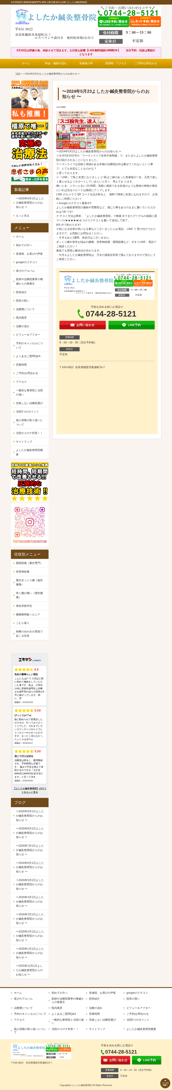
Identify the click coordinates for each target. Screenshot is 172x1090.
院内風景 (21, 317)
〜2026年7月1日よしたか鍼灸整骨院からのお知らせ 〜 (30, 850)
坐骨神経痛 (22, 571)
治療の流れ (22, 326)
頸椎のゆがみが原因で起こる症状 (29, 633)
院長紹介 (21, 292)
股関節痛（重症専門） (29, 563)
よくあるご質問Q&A (28, 356)
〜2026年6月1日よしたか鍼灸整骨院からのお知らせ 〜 (30, 867)
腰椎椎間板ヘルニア (28, 614)
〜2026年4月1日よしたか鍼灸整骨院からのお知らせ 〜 (30, 901)
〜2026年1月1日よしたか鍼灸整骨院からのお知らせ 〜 (30, 953)
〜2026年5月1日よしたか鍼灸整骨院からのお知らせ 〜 (30, 884)
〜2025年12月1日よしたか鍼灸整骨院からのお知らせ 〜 (29, 970)
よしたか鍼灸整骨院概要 (29, 452)
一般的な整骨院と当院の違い (29, 392)
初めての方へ (24, 245)
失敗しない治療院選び (29, 403)
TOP (17, 73)
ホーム (26, 63)
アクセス (21, 381)
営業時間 (21, 364)
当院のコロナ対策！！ (29, 433)
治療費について (25, 309)
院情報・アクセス (116, 63)
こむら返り (22, 622)
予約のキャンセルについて (29, 345)
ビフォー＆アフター (28, 334)
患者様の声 (86, 63)
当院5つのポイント (27, 411)
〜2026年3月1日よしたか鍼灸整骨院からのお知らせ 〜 (30, 918)
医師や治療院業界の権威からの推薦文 (29, 281)
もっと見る (22, 215)
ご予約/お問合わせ (146, 63)
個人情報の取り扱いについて (29, 422)
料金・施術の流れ (56, 63)
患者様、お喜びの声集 (29, 253)
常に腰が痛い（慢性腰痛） (29, 595)
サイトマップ (24, 441)
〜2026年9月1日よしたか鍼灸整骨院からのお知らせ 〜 (30, 202)
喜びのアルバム (25, 270)
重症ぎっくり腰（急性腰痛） (29, 582)
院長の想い (22, 300)
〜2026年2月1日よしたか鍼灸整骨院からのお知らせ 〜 (30, 936)
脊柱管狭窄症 (24, 605)
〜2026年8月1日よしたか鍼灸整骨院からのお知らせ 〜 (30, 833)
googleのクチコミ (27, 262)
